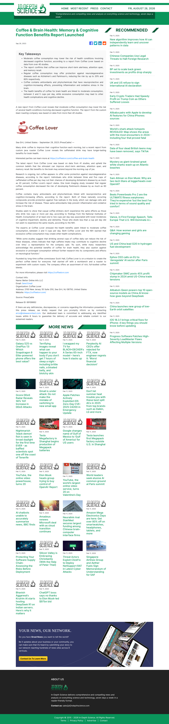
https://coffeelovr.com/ (35, 292)
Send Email (27, 283)
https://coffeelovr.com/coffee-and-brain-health (72, 158)
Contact (104, 720)
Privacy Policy (76, 720)
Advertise (91, 720)
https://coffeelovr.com (58, 272)
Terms (63, 720)
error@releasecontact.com (28, 313)
